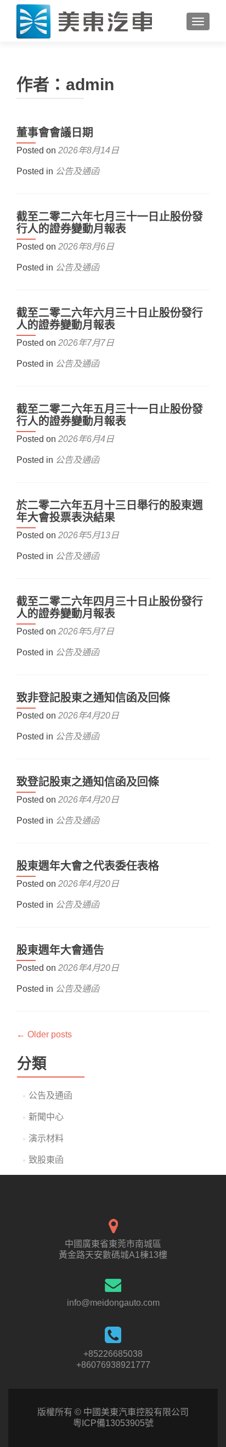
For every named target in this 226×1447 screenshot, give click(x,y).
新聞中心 (46, 1117)
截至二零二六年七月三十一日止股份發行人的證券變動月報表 (109, 223)
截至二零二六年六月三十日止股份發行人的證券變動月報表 (109, 319)
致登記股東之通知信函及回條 (87, 782)
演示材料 (46, 1138)
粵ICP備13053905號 (113, 1423)
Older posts (44, 1034)
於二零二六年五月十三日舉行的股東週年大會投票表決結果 (109, 511)
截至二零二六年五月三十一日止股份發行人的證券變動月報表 (109, 415)
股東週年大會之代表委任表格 (87, 866)
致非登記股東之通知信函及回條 (93, 698)
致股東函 (46, 1159)
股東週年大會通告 (60, 950)
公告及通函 (77, 171)
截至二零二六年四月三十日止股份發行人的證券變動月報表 (109, 607)
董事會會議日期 (54, 132)
